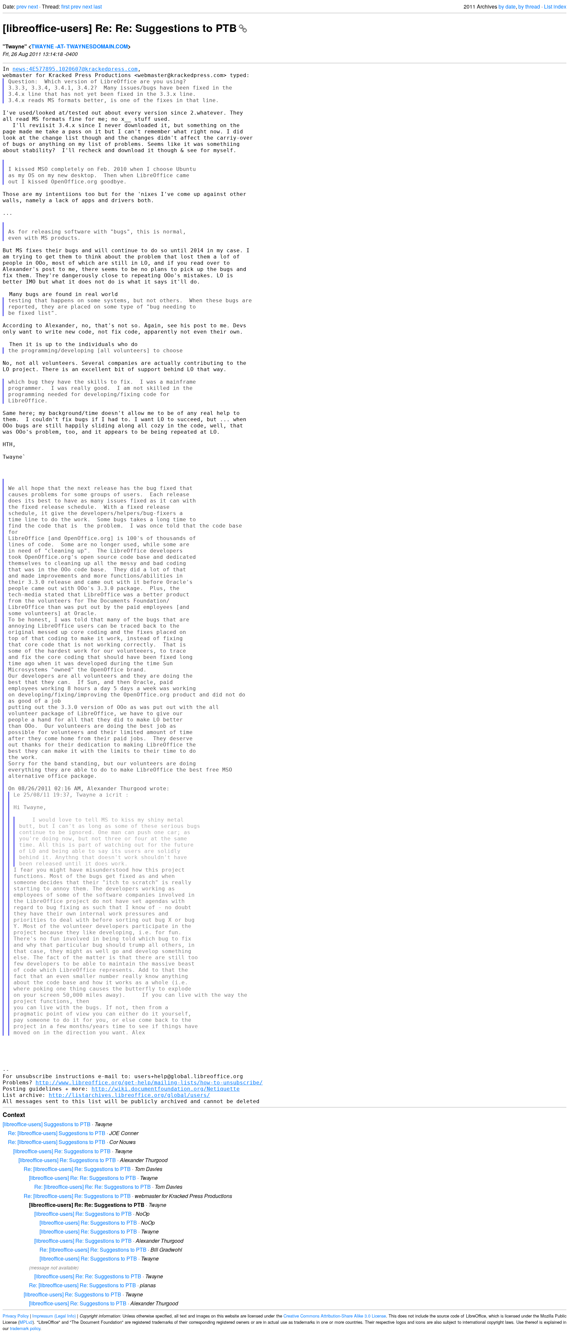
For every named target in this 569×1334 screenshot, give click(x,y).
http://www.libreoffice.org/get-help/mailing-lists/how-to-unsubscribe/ (149, 1082)
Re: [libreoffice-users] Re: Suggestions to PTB (77, 1169)
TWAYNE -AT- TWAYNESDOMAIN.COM (79, 46)
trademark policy (25, 1328)
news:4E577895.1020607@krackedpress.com (75, 69)
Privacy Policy (16, 1316)
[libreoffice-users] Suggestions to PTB (47, 1124)
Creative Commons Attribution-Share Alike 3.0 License (335, 1316)
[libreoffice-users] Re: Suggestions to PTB (62, 1151)
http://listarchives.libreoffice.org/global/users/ (129, 1095)
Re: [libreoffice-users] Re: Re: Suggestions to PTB (92, 1186)
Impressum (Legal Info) (54, 1316)
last (98, 6)
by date (507, 6)
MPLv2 (26, 1322)
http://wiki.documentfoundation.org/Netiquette (166, 1089)
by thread (529, 6)
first (65, 6)
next (33, 6)
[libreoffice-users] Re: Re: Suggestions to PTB (120, 27)
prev (21, 6)
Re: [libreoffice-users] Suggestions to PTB (56, 1133)
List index (555, 6)
